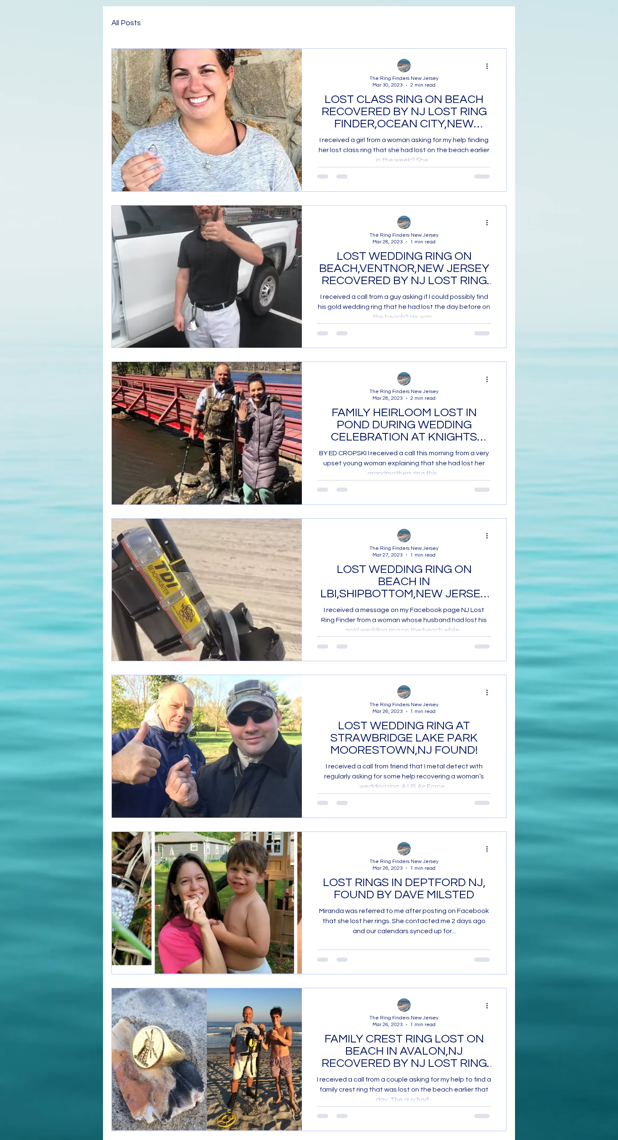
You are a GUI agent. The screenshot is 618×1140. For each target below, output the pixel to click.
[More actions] (490, 66)
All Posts (126, 23)
